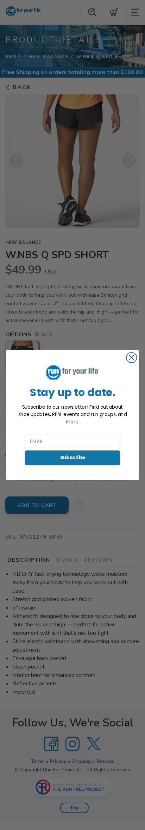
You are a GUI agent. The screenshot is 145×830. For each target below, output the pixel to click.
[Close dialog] (131, 358)
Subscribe (72, 457)
